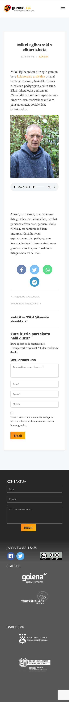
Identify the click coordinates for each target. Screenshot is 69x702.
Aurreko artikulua (26, 296)
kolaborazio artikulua (31, 76)
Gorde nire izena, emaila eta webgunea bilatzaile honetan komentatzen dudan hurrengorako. (32, 421)
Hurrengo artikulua (24, 303)
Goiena (43, 56)
